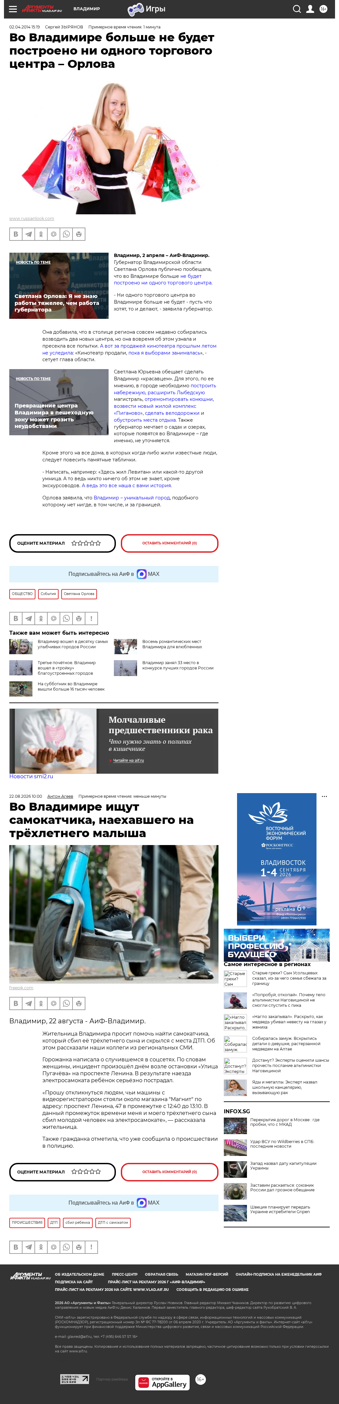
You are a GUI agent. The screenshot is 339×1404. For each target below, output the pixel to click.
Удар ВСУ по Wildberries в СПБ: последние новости (282, 1144)
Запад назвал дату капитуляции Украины (283, 1165)
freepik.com (21, 987)
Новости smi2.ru (31, 776)
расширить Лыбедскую (176, 393)
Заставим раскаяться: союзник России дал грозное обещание (282, 1187)
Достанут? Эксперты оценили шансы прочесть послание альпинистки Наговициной (290, 1065)
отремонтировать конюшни (179, 399)
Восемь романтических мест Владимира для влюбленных (172, 644)
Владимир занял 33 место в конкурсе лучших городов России (178, 665)
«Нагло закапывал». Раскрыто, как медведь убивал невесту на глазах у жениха (289, 1022)
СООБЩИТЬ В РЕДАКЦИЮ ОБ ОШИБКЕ (212, 1290)
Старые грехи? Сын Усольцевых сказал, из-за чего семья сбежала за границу (289, 978)
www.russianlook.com (31, 218)
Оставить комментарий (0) (169, 543)
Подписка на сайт (74, 1282)
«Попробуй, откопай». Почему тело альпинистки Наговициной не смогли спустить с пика (288, 1000)
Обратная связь (161, 1274)
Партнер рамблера (112, 1379)
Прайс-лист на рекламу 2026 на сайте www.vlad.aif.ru (112, 1290)
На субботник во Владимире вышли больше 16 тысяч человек (71, 686)
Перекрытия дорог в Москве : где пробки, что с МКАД (284, 1122)
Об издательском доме (79, 1274)
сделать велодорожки (172, 413)
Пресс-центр (124, 1274)
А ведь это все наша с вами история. (127, 486)
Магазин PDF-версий (207, 1274)
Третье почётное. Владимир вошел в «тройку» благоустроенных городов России (52, 670)
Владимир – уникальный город (132, 498)
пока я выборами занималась (164, 353)
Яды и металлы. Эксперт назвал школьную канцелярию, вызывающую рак (284, 1087)
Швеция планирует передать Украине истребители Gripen (280, 1209)
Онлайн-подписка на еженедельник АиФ (279, 1274)
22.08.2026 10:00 (25, 796)
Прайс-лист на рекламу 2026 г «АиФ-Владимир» (156, 1282)
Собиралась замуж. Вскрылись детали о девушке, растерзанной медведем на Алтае (286, 1043)
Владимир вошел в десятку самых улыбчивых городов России (73, 644)
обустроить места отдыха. (145, 420)
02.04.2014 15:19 (24, 26)
